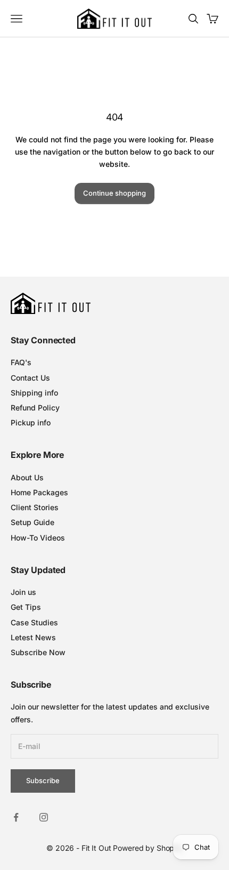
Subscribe (43, 780)
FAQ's (21, 362)
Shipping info (34, 392)
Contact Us (30, 377)
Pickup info (31, 422)
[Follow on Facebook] (16, 817)
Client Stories (35, 507)
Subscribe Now (38, 652)
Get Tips (26, 606)
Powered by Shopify (147, 847)
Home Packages (39, 492)
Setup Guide (32, 522)
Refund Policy (35, 407)
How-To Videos (38, 537)
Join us (23, 592)
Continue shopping (114, 193)
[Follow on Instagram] (43, 817)
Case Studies (34, 622)
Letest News (33, 637)
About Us (27, 477)
